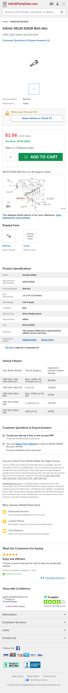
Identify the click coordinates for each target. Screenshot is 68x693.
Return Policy (47, 340)
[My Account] (57, 4)
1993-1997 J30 (40, 478)
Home (5, 22)
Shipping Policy (29, 340)
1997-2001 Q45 (53, 476)
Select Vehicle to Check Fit (37, 118)
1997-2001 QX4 (25, 478)
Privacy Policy (49, 676)
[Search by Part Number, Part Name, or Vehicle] (62, 12)
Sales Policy (17, 676)
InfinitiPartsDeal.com (11, 484)
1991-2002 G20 (9, 478)
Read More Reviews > (55, 578)
